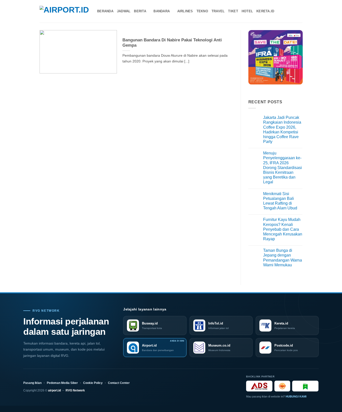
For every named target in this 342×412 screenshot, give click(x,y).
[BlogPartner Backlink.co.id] (305, 386)
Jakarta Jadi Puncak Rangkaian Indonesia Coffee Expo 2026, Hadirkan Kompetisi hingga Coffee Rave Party (282, 129)
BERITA (140, 11)
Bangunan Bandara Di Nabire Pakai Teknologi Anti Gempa (172, 43)
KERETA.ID (265, 11)
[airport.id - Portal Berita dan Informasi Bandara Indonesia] (65, 11)
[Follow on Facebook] (280, 11)
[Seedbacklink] (282, 386)
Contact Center (119, 383)
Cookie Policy (93, 383)
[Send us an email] (299, 11)
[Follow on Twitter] (293, 11)
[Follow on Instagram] (286, 11)
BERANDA (105, 11)
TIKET (233, 11)
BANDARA (161, 11)
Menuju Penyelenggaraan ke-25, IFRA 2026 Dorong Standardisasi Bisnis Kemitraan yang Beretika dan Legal (282, 167)
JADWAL (124, 11)
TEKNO (202, 11)
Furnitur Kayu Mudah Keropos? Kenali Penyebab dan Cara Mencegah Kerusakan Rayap (282, 229)
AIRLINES (185, 11)
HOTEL (247, 11)
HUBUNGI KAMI (296, 396)
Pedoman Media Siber (62, 383)
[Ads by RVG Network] (259, 386)
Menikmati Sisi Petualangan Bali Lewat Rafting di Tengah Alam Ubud (280, 201)
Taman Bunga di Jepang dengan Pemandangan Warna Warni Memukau (282, 257)
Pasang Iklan (32, 383)
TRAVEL (218, 11)
